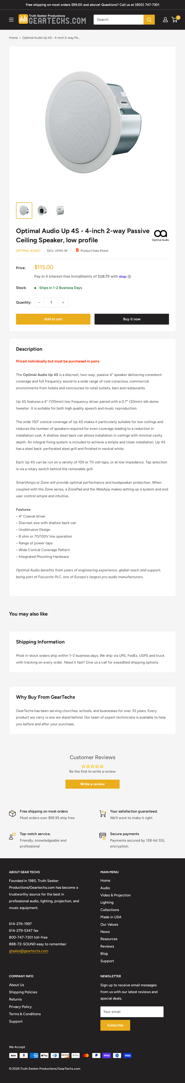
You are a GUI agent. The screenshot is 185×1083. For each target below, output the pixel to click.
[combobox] (118, 20)
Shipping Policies (23, 992)
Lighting (106, 902)
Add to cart (53, 319)
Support (107, 961)
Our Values (109, 924)
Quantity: (24, 302)
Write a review (92, 784)
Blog (104, 953)
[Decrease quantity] (39, 302)
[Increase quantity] (63, 302)
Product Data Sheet (94, 251)
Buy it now (132, 319)
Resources (108, 939)
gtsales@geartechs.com (28, 951)
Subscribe (115, 1025)
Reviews (107, 946)
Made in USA (110, 917)
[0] (174, 19)
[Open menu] (11, 19)
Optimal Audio (28, 251)
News (105, 932)
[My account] (165, 19)
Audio (105, 888)
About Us (16, 985)
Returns (15, 999)
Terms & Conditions (25, 1014)
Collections (109, 910)
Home (13, 38)
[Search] (149, 20)
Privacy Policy (20, 1007)
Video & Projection (115, 895)
